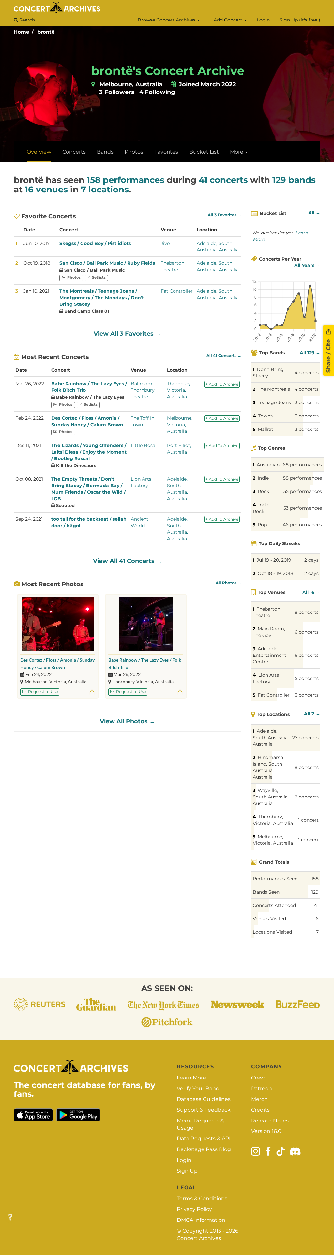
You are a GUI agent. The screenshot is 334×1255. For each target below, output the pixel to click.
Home (21, 32)
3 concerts (307, 402)
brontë (46, 32)
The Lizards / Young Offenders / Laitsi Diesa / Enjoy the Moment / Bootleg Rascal (89, 452)
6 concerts (307, 632)
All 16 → (311, 592)
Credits (260, 1110)
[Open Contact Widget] (10, 1217)
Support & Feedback (204, 1110)
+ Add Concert (227, 20)
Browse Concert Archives (167, 20)
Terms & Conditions (202, 1198)
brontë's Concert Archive (168, 70)
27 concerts (305, 737)
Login (263, 20)
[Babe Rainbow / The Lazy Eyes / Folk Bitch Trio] (146, 624)
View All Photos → (127, 721)
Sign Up (187, 1171)
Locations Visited (272, 932)
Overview (39, 152)
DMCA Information (201, 1220)
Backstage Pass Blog (204, 1149)
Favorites (166, 152)
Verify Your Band (198, 1088)
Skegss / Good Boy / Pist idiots (95, 243)
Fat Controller (177, 291)
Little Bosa (143, 445)
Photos (134, 152)
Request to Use (42, 691)
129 (315, 892)
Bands (105, 152)
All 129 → (310, 353)
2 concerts (307, 797)
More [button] (237, 152)
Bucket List (204, 152)
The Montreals (274, 389)
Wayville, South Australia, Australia (271, 796)
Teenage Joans (274, 402)
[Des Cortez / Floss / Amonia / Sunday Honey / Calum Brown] (58, 624)
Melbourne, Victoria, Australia (179, 424)
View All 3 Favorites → (127, 333)
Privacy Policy (194, 1209)
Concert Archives (199, 1238)
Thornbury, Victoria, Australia (179, 390)
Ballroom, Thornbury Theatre (143, 390)
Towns (265, 416)
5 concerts (307, 678)
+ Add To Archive (221, 384)
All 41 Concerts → (223, 355)
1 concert (308, 820)
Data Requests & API (204, 1138)
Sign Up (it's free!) (300, 20)
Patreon (261, 1088)
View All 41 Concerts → (127, 561)
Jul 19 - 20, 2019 (274, 560)
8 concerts (307, 612)
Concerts (74, 152)
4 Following (157, 92)
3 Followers (116, 92)
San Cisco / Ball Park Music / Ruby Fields (107, 263)
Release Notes (270, 1121)
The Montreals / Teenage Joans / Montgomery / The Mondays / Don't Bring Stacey (101, 297)
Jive (165, 243)
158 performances (125, 180)
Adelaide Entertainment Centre (269, 655)
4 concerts (307, 372)
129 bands (294, 180)
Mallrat (265, 429)
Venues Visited (269, 919)
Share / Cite (328, 355)
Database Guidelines (204, 1099)
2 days (311, 560)
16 (316, 919)
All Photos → (228, 583)
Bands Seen (266, 892)
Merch (259, 1099)
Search (26, 20)
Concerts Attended (274, 905)
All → (314, 213)
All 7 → (312, 714)
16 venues (46, 189)
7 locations (105, 189)
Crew (258, 1078)
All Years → (307, 265)
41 (316, 905)
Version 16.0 (266, 1131)
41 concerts (223, 180)
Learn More (191, 1078)
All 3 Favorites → (224, 215)
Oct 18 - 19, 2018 (275, 573)
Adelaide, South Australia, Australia (271, 737)
